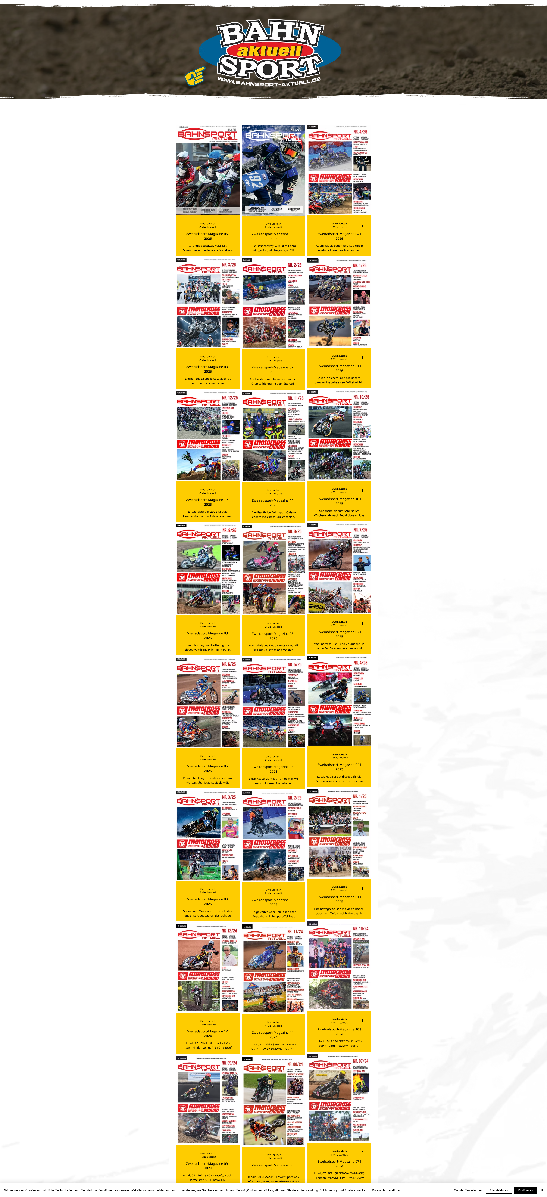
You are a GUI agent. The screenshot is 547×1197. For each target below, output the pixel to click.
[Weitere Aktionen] (232, 225)
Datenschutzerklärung (386, 1190)
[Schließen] (541, 1190)
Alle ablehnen (499, 1190)
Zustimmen (525, 1190)
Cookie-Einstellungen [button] (468, 1190)
